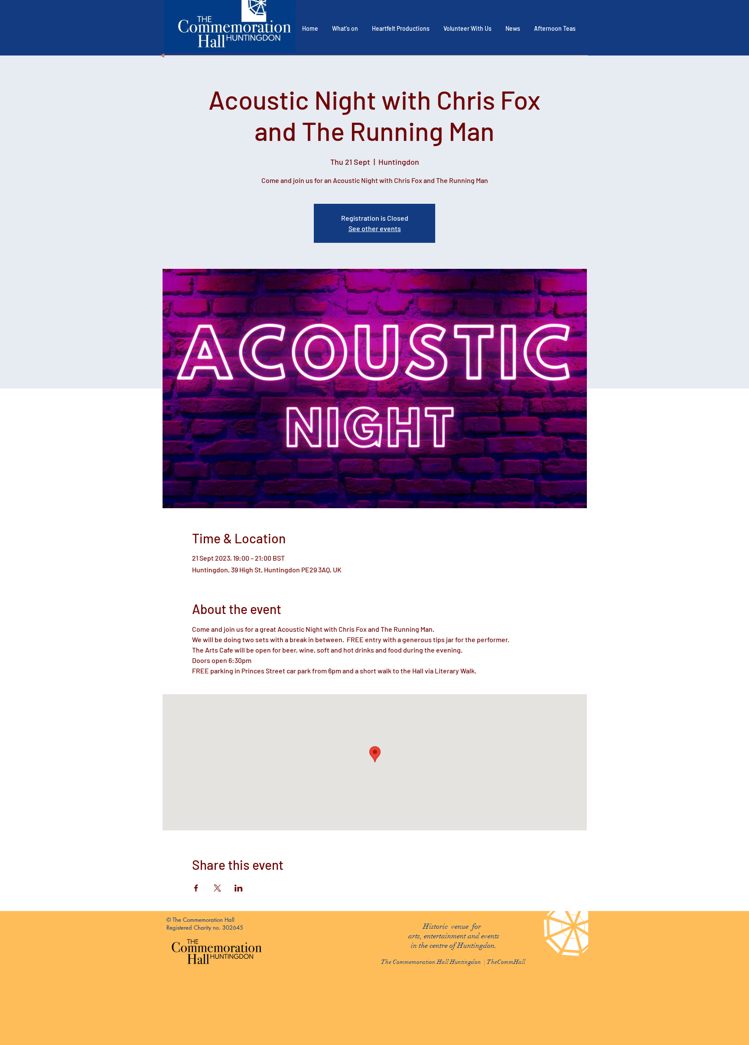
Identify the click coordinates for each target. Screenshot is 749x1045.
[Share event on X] (217, 888)
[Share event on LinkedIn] (238, 888)
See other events (374, 228)
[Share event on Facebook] (196, 888)
